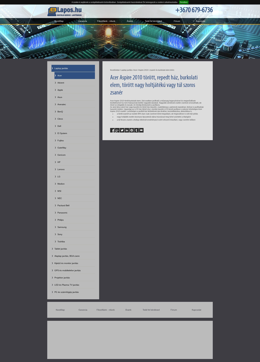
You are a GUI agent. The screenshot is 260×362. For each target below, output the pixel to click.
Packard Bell (63, 205)
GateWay (61, 147)
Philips (60, 220)
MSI (59, 191)
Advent (60, 83)
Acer (59, 75)
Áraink (130, 21)
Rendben (184, 2)
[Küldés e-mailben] (141, 130)
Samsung (62, 227)
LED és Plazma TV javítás (66, 285)
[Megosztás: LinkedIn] (127, 130)
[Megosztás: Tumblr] (136, 130)
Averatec (61, 104)
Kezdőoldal (114, 70)
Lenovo (61, 169)
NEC (59, 198)
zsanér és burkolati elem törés (162, 70)
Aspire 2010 (143, 70)
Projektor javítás (62, 277)
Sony (59, 234)
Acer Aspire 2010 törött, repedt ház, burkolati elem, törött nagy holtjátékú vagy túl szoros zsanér (154, 85)
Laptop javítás (61, 68)
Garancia (82, 21)
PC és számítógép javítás (66, 292)
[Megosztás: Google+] (117, 130)
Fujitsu (60, 140)
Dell (59, 126)
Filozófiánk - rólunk (106, 21)
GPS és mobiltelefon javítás (67, 270)
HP (58, 162)
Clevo (60, 119)
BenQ (60, 111)
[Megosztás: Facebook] (112, 130)
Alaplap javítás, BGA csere (67, 256)
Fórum (177, 21)
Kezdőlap (59, 21)
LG (58, 176)
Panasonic (62, 212)
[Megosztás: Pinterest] (131, 130)
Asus (59, 97)
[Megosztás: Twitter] (122, 130)
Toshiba (61, 241)
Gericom (61, 155)
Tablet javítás (60, 249)
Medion (61, 184)
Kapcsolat (200, 21)
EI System (62, 133)
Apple (60, 90)
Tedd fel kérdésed (153, 21)
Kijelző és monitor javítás (66, 263)
